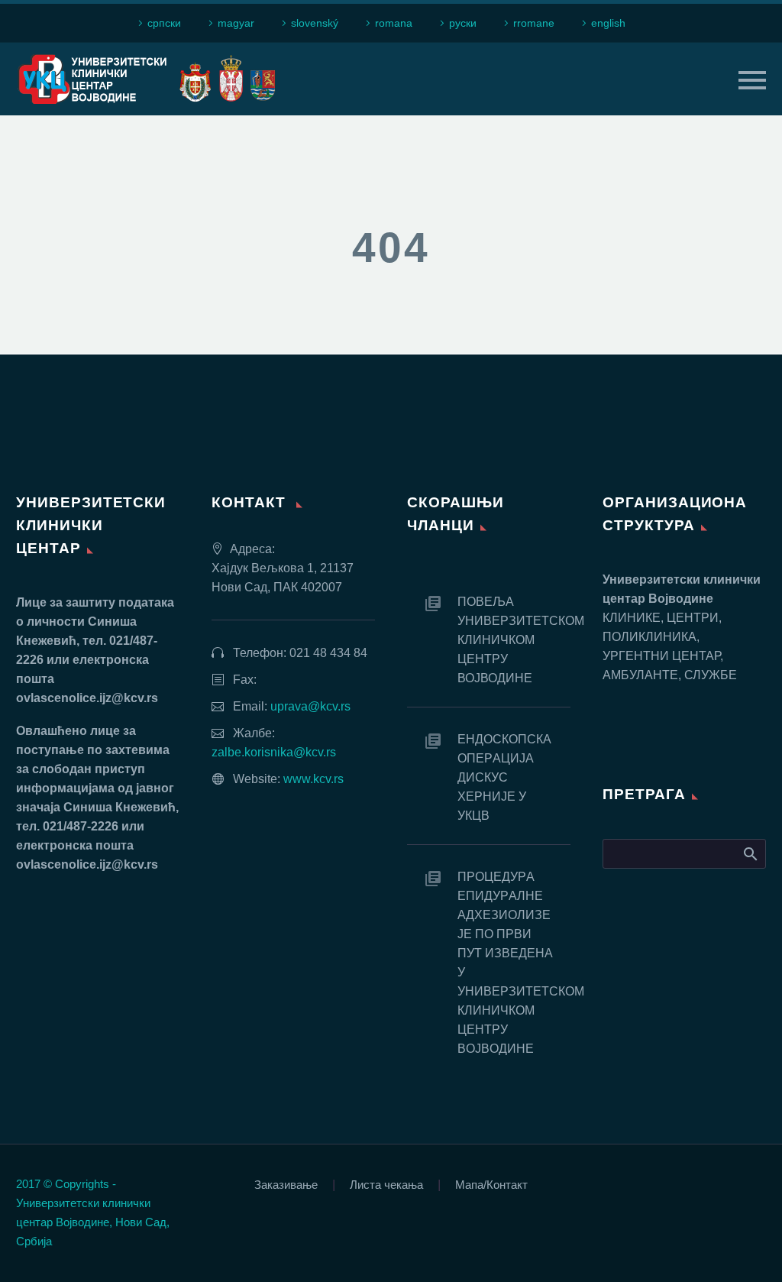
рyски (463, 23)
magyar (236, 23)
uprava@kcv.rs (310, 706)
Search (749, 853)
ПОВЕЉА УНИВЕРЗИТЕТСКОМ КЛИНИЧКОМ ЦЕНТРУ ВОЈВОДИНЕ (513, 640)
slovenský (314, 23)
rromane (533, 23)
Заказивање (286, 1185)
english (608, 23)
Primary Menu (752, 80)
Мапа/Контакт (491, 1185)
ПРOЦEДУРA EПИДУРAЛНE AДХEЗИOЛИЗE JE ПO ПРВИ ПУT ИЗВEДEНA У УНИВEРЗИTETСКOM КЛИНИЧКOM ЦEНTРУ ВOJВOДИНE (513, 962)
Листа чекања (386, 1185)
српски (164, 23)
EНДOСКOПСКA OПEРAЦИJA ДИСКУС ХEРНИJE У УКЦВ (504, 777)
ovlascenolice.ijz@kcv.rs (87, 697)
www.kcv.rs (313, 778)
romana (393, 23)
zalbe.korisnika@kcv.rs (274, 752)
